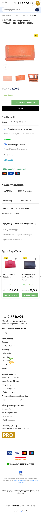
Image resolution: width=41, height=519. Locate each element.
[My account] (32, 3)
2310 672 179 (7, 416)
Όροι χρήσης (7, 491)
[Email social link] (14, 121)
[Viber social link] (25, 121)
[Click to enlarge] (5, 67)
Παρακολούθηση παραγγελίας (13, 400)
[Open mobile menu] (3, 3)
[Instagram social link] (5, 333)
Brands (4, 368)
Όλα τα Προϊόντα (20, 15)
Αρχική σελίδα (7, 15)
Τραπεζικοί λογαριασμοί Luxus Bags (15, 396)
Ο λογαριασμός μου (9, 385)
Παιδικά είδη (6, 357)
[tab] (7, 223)
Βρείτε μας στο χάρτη (9, 413)
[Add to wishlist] (16, 259)
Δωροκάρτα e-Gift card (10, 381)
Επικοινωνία (6, 409)
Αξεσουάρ (32, 15)
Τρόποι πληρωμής (8, 388)
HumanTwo (25, 511)
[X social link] (11, 121)
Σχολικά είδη (6, 353)
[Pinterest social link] (17, 121)
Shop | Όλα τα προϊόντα (10, 377)
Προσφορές (7, 364)
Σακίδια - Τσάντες (8, 346)
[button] (4, 52)
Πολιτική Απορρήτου (22, 491)
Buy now (20, 108)
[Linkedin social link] (20, 121)
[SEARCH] (37, 10)
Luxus (5, 280)
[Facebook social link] (9, 121)
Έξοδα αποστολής (8, 392)
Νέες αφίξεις (7, 360)
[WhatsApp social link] (22, 121)
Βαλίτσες (5, 342)
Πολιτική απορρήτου (19, 480)
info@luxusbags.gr (9, 420)
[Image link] (13, 316)
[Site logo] (19, 3)
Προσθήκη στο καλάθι (25, 103)
